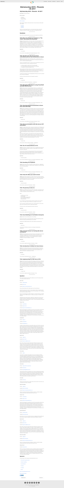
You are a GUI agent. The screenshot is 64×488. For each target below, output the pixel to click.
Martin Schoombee (25, 388)
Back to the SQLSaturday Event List (25, 471)
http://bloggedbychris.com (26, 369)
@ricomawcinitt (25, 412)
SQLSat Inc (58, 1)
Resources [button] (53, 1)
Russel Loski (24, 422)
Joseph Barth (24, 321)
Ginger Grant (24, 305)
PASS (22, 469)
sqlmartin (24, 386)
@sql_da (24, 319)
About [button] (62, 1)
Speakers (22, 26)
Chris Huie (24, 379)
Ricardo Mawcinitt (25, 414)
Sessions (22, 25)
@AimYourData (25, 282)
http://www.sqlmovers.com (26, 424)
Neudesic (22, 467)
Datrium (22, 465)
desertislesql (24, 396)
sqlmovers (24, 337)
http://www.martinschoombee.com (27, 440)
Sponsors (22, 27)
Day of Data (49, 1)
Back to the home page (23, 473)
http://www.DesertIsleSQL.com (26, 307)
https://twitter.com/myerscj (27, 365)
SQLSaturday (3, 1)
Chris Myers (24, 367)
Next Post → (41, 477)
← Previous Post (23, 477)
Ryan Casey (24, 284)
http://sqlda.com (24, 323)
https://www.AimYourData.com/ (27, 286)
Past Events (45, 1)
